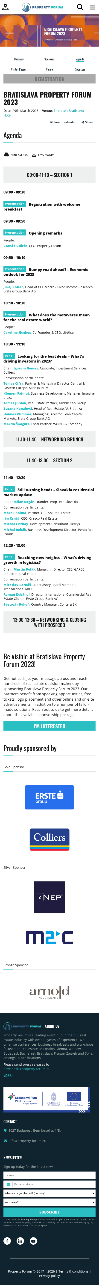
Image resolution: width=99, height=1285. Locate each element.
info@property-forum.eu (27, 1141)
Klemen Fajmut (16, 393)
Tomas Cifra (13, 383)
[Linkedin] (20, 1241)
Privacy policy (49, 1275)
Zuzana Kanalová (17, 408)
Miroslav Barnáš (17, 585)
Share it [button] (90, 122)
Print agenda (18, 154)
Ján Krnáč (11, 518)
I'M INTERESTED (49, 726)
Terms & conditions (73, 1271)
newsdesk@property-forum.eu (26, 1069)
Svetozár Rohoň (16, 604)
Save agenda (45, 154)
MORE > (8, 1075)
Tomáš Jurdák (14, 403)
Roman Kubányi (16, 594)
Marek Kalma (14, 513)
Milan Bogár (24, 502)
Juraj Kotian (13, 287)
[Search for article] (80, 8)
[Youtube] (33, 1241)
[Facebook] (7, 1241)
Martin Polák (24, 569)
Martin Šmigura (16, 424)
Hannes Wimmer (17, 414)
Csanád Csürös (15, 246)
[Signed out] (5, 9)
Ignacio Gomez (26, 368)
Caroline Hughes (17, 332)
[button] (63, 122)
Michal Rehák (14, 529)
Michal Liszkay (15, 524)
